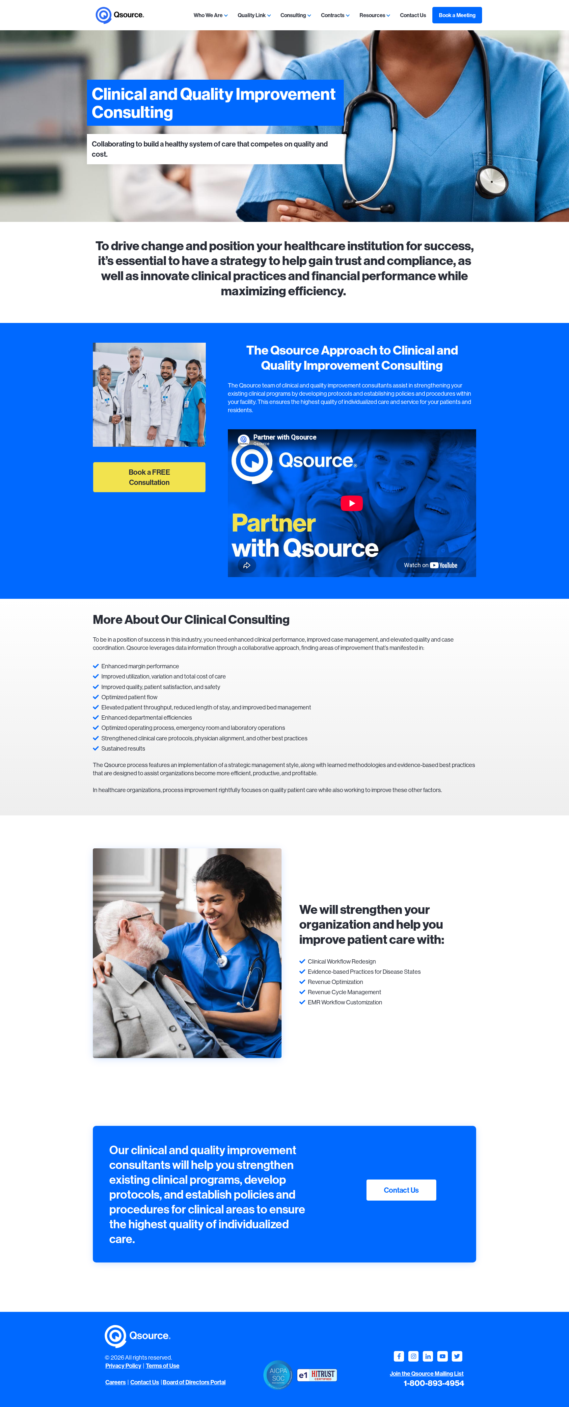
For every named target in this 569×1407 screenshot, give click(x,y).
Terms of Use (162, 1365)
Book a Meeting (457, 15)
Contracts (332, 15)
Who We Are (208, 15)
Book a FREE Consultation (149, 477)
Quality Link (252, 15)
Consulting (293, 15)
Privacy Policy (123, 1365)
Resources (372, 15)
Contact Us (413, 15)
